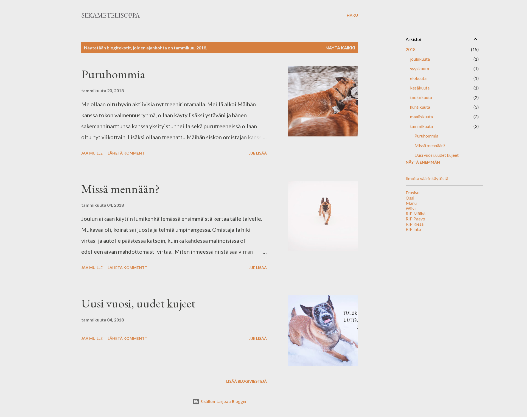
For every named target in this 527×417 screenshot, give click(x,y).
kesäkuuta (420, 87)
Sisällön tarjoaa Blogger (223, 401)
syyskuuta (419, 68)
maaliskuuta (421, 116)
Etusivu (412, 192)
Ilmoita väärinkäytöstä (427, 178)
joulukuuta (420, 58)
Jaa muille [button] (92, 153)
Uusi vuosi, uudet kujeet (138, 303)
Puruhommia (113, 74)
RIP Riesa (415, 223)
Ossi (410, 197)
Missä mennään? (120, 189)
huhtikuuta (420, 107)
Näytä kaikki (340, 47)
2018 (411, 49)
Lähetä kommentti (128, 153)
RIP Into (413, 229)
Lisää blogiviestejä (246, 381)
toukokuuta (421, 97)
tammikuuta (421, 126)
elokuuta (418, 78)
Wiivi (411, 208)
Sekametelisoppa (110, 15)
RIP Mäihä (415, 213)
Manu (411, 203)
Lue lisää (257, 153)
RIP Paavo (415, 218)
